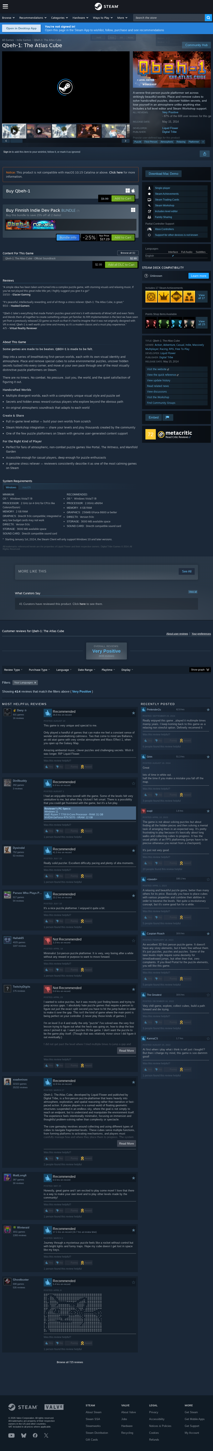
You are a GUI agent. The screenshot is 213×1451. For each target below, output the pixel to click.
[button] (8, 17)
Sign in (7, 151)
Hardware (127, 1426)
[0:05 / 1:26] (66, 87)
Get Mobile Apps (195, 1419)
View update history (158, 380)
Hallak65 (18, 938)
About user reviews (177, 633)
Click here (116, 172)
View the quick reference (162, 374)
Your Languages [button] (23, 682)
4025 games (19, 942)
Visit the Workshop (158, 397)
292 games (18, 785)
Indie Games (24, 40)
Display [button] (125, 669)
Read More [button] (126, 1050)
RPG (171, 349)
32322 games (20, 1084)
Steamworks (93, 1426)
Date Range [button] (85, 669)
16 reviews (18, 718)
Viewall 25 (201, 323)
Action (158, 344)
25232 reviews (20, 1087)
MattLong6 (19, 1175)
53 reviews (18, 855)
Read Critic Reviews (177, 437)
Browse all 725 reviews (70, 1362)
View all (193, 592)
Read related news (158, 386)
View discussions (157, 391)
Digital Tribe (169, 131)
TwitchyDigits (21, 986)
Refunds (154, 1439)
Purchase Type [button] (38, 669)
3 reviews (18, 788)
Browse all (128, 252)
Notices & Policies (160, 1426)
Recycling (127, 1432)
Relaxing (181, 141)
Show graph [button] (198, 669)
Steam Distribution (97, 1432)
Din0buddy (20, 780)
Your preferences (201, 633)
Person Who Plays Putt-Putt (28, 893)
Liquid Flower (170, 128)
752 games (18, 852)
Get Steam (191, 1412)
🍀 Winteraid (21, 1227)
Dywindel (19, 847)
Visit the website (157, 369)
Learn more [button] (198, 275)
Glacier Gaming (21, 294)
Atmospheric (167, 141)
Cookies (154, 1432)
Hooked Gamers (20, 305)
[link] (96, 237)
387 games (18, 1179)
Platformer (194, 141)
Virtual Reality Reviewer (23, 328)
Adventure (169, 344)
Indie (188, 344)
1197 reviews (19, 946)
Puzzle (137, 141)
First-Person (151, 141)
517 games (18, 897)
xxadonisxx (20, 1079)
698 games (18, 1284)
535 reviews (19, 1287)
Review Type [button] (12, 669)
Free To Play (182, 349)
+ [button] (203, 141)
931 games (18, 714)
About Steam (94, 1412)
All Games (8, 40)
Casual (180, 344)
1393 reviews (19, 1235)
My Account (192, 1432)
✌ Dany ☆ (20, 710)
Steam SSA (93, 1419)
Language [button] (62, 669)
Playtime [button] (107, 669)
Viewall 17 (201, 297)
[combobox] (169, 17)
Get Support (192, 1426)
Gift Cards (92, 1439)
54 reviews (18, 901)
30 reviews (18, 1183)
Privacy (153, 1412)
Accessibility (157, 1419)
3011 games (19, 1232)
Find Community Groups (161, 402)
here (83, 604)
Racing (164, 349)
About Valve (128, 1412)
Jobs (124, 1419)
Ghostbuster (21, 1279)
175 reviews (19, 991)
